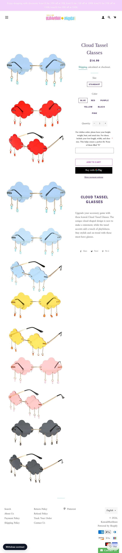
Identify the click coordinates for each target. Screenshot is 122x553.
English (110, 510)
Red (93, 100)
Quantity (86, 124)
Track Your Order (43, 518)
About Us (9, 514)
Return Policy (40, 509)
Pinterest (71, 509)
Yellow (88, 107)
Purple (104, 100)
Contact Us (39, 523)
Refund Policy (41, 514)
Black (101, 107)
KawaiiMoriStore (109, 522)
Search (7, 509)
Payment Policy (12, 518)
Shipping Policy (12, 523)
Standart (94, 84)
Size (94, 78)
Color (94, 94)
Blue (83, 100)
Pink (94, 113)
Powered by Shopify (108, 526)
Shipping (83, 67)
